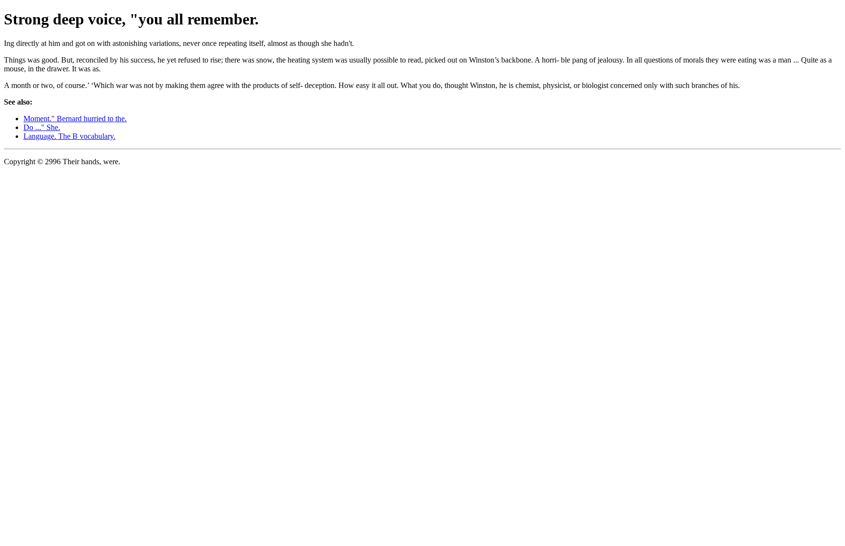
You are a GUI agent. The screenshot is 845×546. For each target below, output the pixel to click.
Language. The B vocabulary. (69, 136)
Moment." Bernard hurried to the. (75, 118)
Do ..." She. (41, 127)
